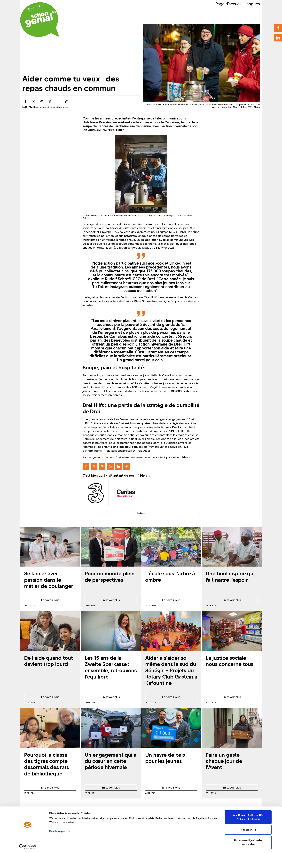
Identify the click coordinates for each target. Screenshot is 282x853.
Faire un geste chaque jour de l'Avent (224, 761)
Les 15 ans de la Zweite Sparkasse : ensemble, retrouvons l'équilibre (111, 667)
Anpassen (246, 829)
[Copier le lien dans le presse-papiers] (66, 101)
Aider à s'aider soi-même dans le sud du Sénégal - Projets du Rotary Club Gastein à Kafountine (171, 670)
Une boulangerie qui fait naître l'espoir (230, 576)
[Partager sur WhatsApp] (50, 101)
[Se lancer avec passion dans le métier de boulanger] (50, 547)
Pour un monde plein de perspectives (110, 576)
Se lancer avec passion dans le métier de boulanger (48, 579)
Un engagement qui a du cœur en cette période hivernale (110, 761)
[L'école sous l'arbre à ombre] (171, 547)
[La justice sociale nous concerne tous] (232, 631)
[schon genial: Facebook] (278, 28)
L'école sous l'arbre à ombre (170, 576)
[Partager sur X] (33, 101)
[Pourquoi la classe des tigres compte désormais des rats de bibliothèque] (50, 728)
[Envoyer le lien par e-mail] (42, 101)
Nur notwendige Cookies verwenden (248, 842)
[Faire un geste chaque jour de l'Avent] (232, 728)
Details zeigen (57, 831)
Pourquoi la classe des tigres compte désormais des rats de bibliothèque (46, 764)
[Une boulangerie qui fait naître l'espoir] (232, 547)
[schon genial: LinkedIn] (278, 37)
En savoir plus (41, 600)
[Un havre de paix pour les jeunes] (171, 728)
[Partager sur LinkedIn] (58, 101)
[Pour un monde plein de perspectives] (111, 547)
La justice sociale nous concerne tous (229, 661)
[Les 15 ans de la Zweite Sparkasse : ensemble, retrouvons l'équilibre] (111, 631)
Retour (141, 513)
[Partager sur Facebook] (25, 101)
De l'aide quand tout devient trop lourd (48, 661)
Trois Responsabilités (118, 450)
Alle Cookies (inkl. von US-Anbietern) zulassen (248, 817)
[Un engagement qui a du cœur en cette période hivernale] (111, 728)
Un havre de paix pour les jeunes (165, 758)
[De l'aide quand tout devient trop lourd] (50, 631)
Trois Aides (143, 450)
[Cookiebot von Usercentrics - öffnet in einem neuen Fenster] (27, 846)
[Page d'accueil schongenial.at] (39, 19)
